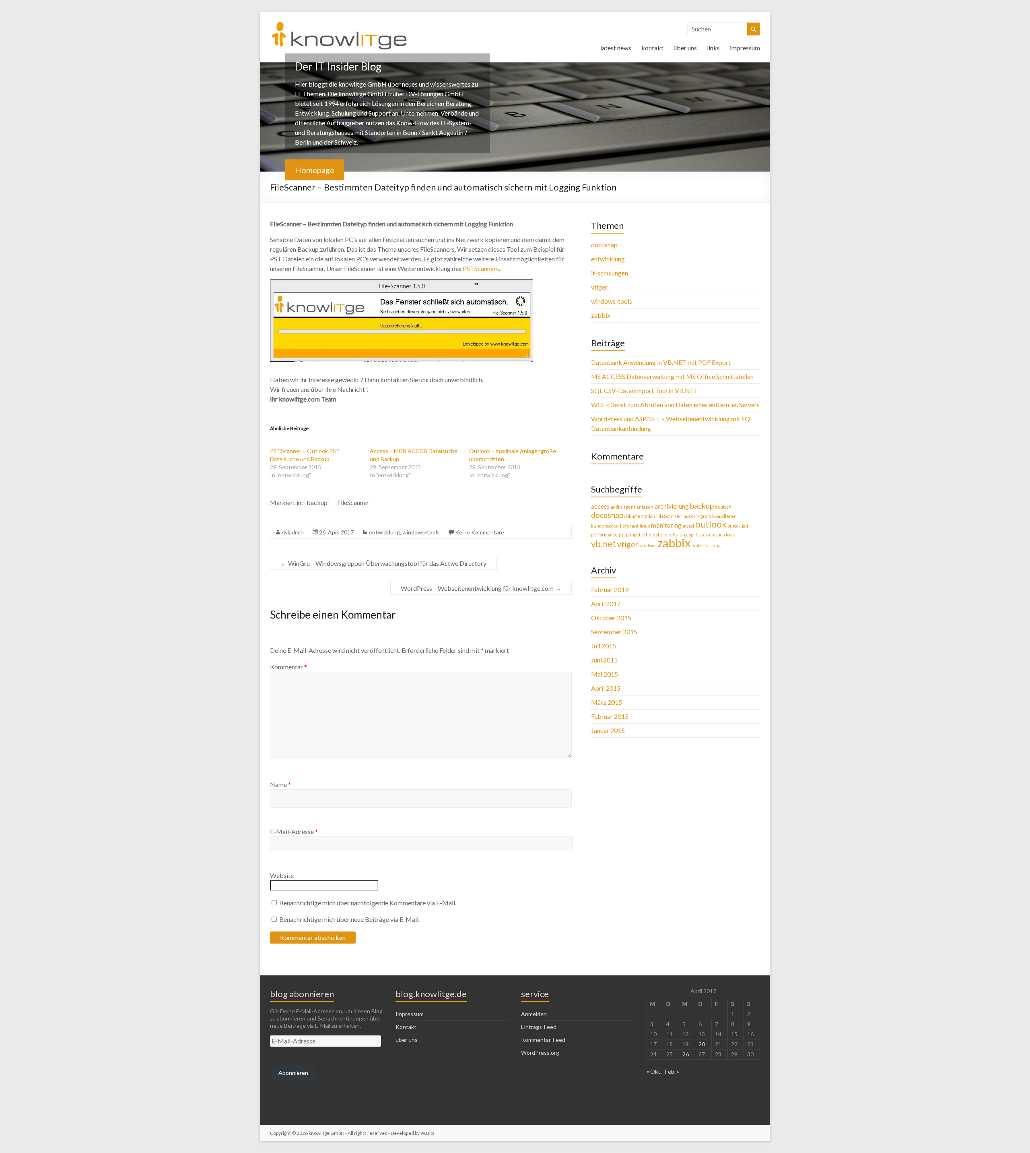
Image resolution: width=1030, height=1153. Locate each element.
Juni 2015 (604, 660)
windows (647, 545)
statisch (706, 534)
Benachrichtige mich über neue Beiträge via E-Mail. (349, 919)
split (693, 534)
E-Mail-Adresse (294, 831)
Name (280, 784)
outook (734, 525)
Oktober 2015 (611, 617)
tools (730, 534)
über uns (685, 48)
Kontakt (406, 1026)
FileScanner (353, 502)
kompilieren (724, 516)
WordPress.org (540, 1052)
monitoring (666, 525)
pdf (745, 525)
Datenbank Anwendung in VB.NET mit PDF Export (661, 362)
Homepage (314, 170)
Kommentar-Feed (543, 1039)
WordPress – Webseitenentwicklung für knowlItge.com (481, 588)
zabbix (600, 315)
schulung (678, 534)
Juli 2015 (603, 646)
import (688, 516)
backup (317, 502)
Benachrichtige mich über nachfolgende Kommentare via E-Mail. (367, 903)
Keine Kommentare (479, 532)
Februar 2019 (609, 589)
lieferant (629, 525)
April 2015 (605, 688)
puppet (633, 534)
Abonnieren (293, 1072)
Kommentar (288, 667)
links (713, 48)
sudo (720, 534)
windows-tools (421, 532)
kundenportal (605, 525)
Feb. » (672, 1071)
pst (622, 534)
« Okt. (654, 1071)
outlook (711, 524)
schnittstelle (654, 534)
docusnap (604, 244)
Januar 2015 (608, 730)
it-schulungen (609, 273)
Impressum (410, 1013)
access (600, 506)
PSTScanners (481, 268)
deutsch (723, 506)
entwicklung (384, 532)
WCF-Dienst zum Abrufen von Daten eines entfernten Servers (675, 404)
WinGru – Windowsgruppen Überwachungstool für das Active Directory (383, 563)
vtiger (599, 287)
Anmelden (534, 1013)
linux (645, 525)
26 (685, 1054)
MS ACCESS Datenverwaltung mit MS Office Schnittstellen (672, 376)
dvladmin (293, 532)
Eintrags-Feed (538, 1026)
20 (701, 1044)
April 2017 (605, 603)
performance (604, 534)
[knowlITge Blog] (339, 22)
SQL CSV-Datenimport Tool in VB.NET (644, 390)
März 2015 (606, 702)
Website (282, 875)
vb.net (603, 543)
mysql (688, 525)
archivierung (672, 506)
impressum (745, 48)
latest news (615, 48)
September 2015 (614, 631)
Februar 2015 (609, 716)
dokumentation (639, 516)
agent (629, 506)
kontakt (652, 48)
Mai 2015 (604, 674)
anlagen (645, 506)
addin (616, 506)
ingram (703, 516)
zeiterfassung (706, 545)
